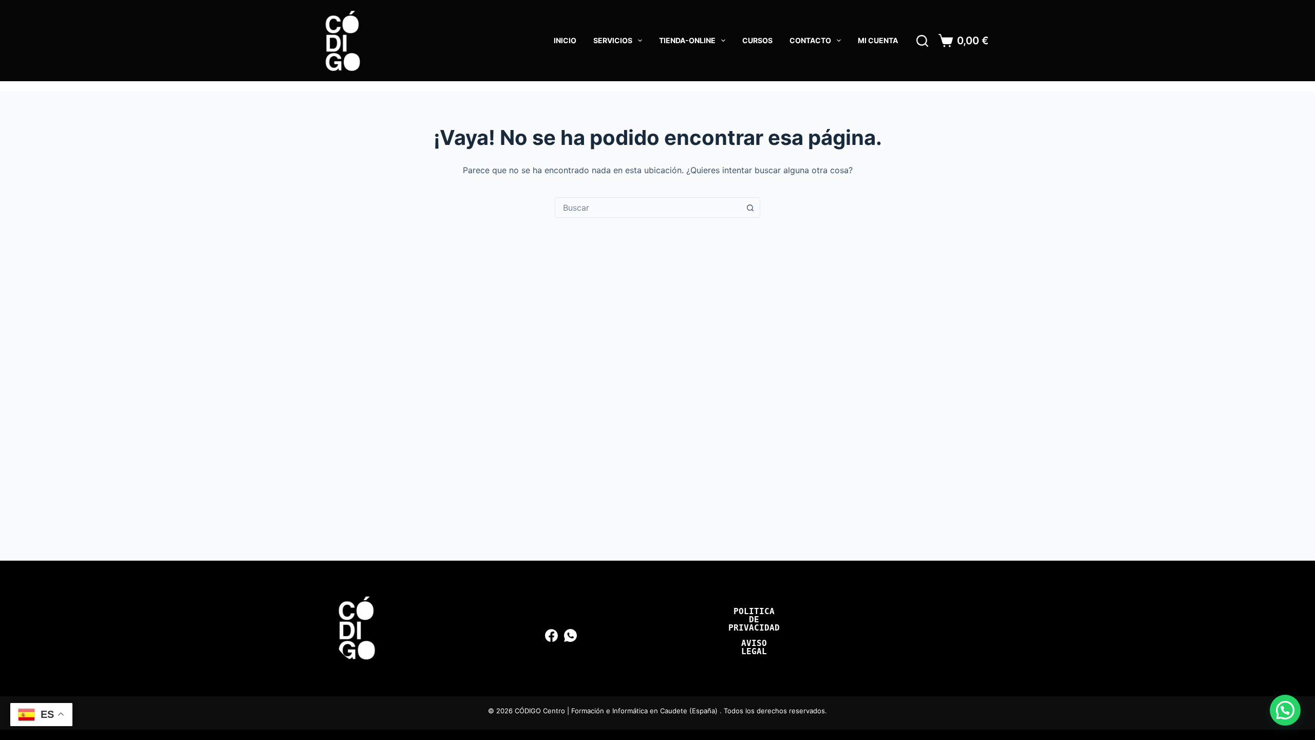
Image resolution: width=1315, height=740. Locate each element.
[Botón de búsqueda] (750, 207)
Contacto (810, 40)
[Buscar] (922, 41)
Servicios (612, 40)
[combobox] (647, 207)
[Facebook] (551, 635)
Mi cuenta (878, 40)
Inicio (565, 40)
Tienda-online (687, 40)
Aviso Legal (754, 647)
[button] (1285, 710)
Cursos (757, 40)
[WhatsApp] (570, 635)
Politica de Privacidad (754, 619)
